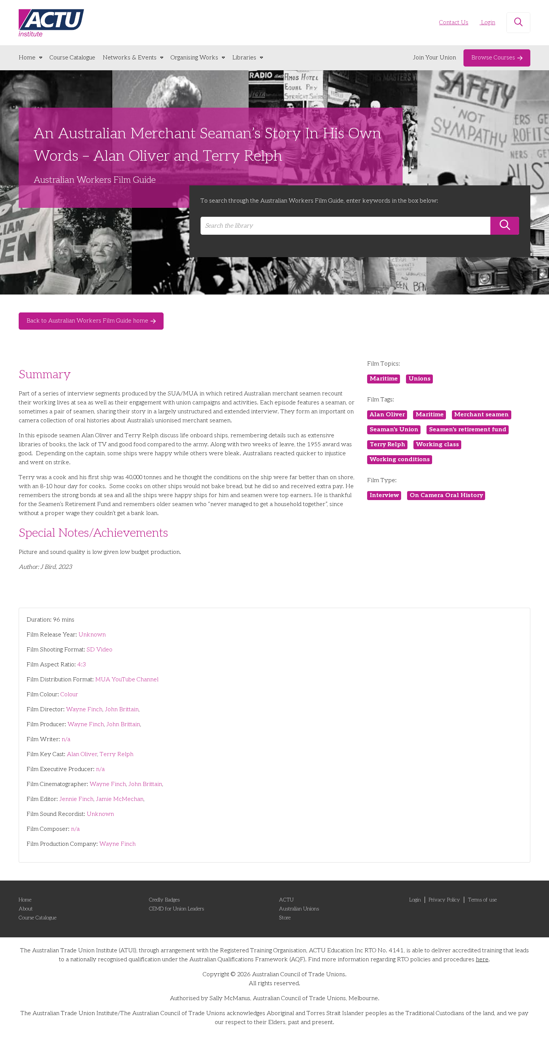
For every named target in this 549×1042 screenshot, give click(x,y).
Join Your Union (434, 57)
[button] (518, 23)
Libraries (244, 57)
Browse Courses (493, 57)
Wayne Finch (84, 709)
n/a (66, 739)
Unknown (92, 634)
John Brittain (122, 709)
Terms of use (482, 900)
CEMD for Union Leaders (176, 909)
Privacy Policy (444, 900)
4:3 (81, 664)
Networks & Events (129, 57)
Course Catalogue (72, 57)
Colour (69, 694)
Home (27, 57)
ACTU (286, 900)
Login (487, 22)
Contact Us (453, 22)
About (26, 909)
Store (285, 918)
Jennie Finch (76, 799)
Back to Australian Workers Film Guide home (87, 320)
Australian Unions (299, 909)
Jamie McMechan (119, 799)
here (482, 959)
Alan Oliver (82, 754)
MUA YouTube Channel (126, 679)
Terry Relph (116, 754)
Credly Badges (164, 900)
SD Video (99, 649)
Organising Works (194, 57)
